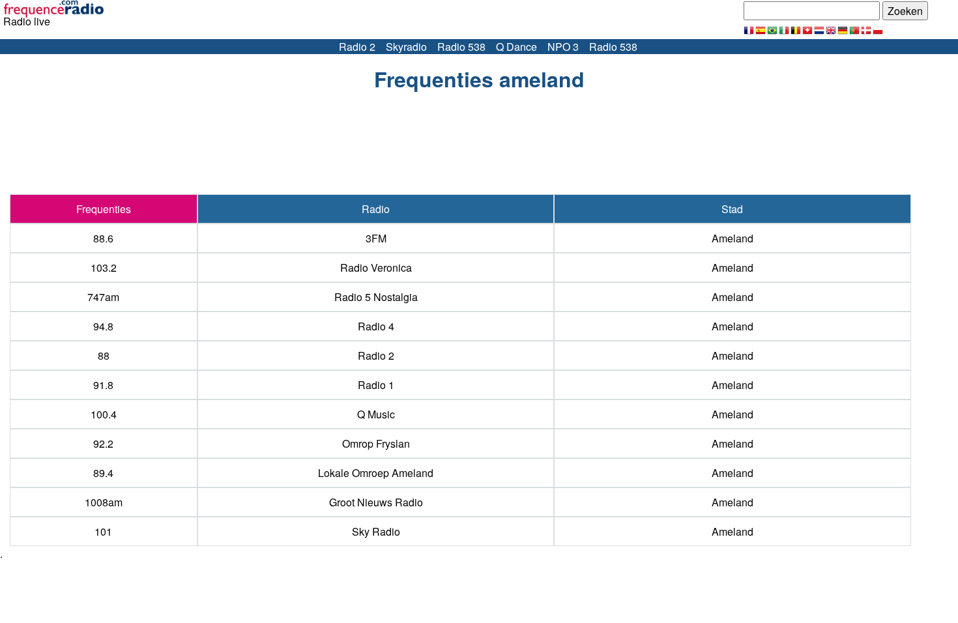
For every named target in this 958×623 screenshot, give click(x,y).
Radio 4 (376, 326)
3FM (376, 238)
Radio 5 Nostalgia (376, 296)
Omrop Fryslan (376, 443)
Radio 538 (461, 46)
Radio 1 (376, 384)
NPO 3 (563, 46)
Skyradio (406, 46)
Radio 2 (357, 46)
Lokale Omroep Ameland (375, 472)
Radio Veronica (376, 267)
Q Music (376, 414)
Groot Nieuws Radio (376, 502)
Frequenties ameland (479, 79)
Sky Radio (376, 531)
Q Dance (516, 46)
